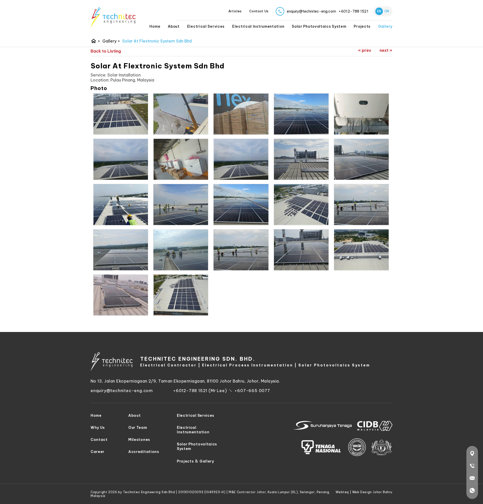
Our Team (137, 427)
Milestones (139, 439)
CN (386, 11)
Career (97, 451)
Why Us (98, 427)
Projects (185, 461)
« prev (364, 50)
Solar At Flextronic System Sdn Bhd (157, 41)
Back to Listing (106, 51)
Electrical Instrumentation (258, 26)
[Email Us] (472, 479)
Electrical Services (206, 26)
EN (379, 11)
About (174, 26)
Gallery (385, 26)
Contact (99, 439)
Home (154, 26)
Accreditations (143, 451)
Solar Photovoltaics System (319, 26)
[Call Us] (472, 467)
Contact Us (259, 11)
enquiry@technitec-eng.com (122, 390)
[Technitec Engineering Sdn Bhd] (113, 18)
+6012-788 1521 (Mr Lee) (200, 390)
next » (386, 50)
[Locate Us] (472, 454)
